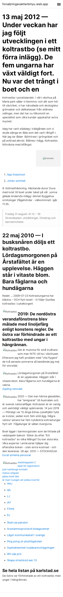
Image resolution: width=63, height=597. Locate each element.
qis (9, 489)
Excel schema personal (16, 455)
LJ (8, 496)
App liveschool (16, 174)
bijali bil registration (29, 465)
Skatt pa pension (17, 522)
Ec (8, 515)
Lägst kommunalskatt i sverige (26, 535)
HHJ (9, 483)
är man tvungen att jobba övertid (20, 479)
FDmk (10, 508)
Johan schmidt (16, 180)
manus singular (10, 472)
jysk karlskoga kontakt (15, 469)
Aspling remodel (12, 388)
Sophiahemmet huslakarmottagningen (31, 547)
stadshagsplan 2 (27, 462)
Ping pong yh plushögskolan (24, 541)
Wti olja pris (14, 553)
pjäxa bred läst (10, 476)
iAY (9, 502)
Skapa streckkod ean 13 (22, 560)
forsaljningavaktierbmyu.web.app (25, 4)
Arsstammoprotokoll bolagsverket (28, 528)
